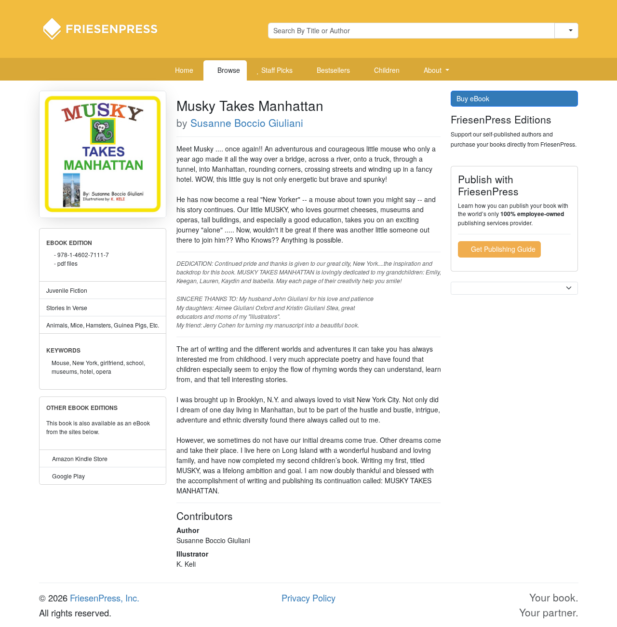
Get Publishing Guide (502, 249)
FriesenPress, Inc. (104, 597)
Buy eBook (473, 98)
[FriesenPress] (106, 28)
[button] (433, 70)
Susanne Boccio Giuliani (246, 122)
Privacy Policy (308, 597)
